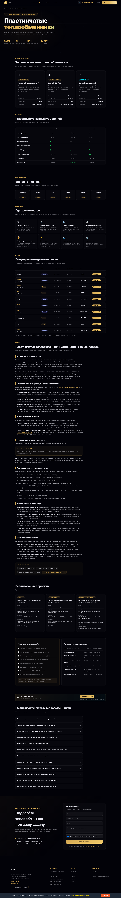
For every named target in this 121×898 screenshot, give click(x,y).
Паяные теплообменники (24, 432)
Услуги (41, 2)
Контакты (55, 2)
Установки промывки (55, 881)
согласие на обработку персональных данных (85, 836)
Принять (105, 895)
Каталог (34, 2)
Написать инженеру (109, 2)
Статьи (48, 2)
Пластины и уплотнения (56, 879)
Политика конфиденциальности (100, 876)
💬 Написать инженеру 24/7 (19, 887)
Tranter (73, 876)
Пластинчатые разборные (57, 871)
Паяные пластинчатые (56, 874)
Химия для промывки (55, 884)
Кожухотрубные (54, 876)
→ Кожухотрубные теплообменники (47, 568)
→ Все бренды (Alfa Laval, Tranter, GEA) (29, 572)
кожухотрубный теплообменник (68, 387)
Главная (6, 8)
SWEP (72, 881)
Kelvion (73, 879)
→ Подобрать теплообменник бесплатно (54, 572)
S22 (8, 3)
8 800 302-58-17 (87, 3)
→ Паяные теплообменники (26, 568)
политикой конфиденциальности (92, 846)
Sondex (73, 874)
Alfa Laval (73, 871)
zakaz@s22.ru (97, 2)
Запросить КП (96, 274)
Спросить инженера (87, 696)
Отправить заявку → (84, 841)
